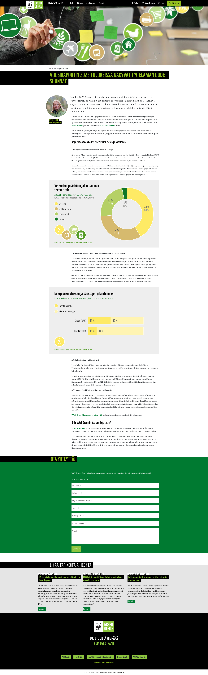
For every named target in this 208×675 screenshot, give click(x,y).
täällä (122, 672)
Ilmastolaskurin (77, 125)
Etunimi (75, 485)
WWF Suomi (65, 657)
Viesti (74, 531)
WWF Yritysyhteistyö (139, 657)
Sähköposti (76, 516)
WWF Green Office (79, 428)
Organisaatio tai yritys (81, 500)
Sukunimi (76, 493)
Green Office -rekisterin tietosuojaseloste (99, 657)
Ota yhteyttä (78, 657)
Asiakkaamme (91, 3)
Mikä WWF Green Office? (56, 3)
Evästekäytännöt (122, 657)
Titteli (74, 508)
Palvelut (71, 3)
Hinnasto (80, 3)
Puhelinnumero (78, 523)
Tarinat (101, 3)
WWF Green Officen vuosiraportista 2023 (87, 415)
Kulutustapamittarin (107, 125)
